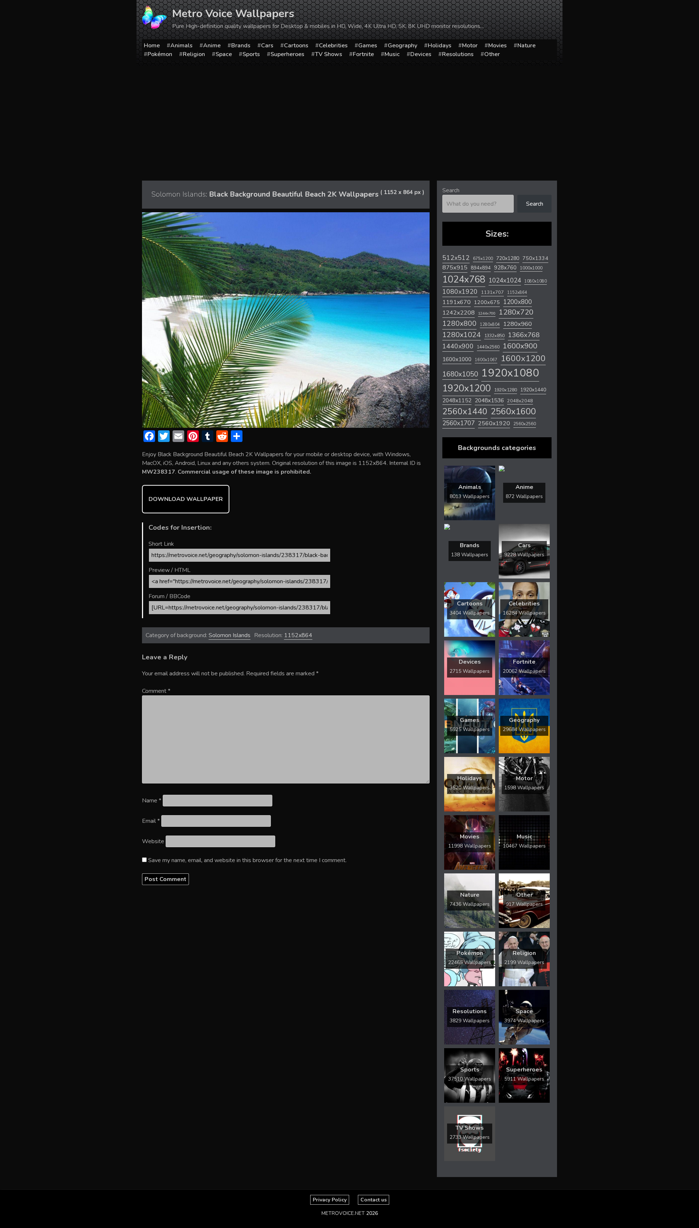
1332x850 (494, 335)
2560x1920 (494, 423)
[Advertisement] (349, 120)
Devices (420, 54)
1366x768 (524, 335)
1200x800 (517, 301)
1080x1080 (535, 281)
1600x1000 (456, 359)
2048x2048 (520, 401)
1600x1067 (486, 360)
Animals (181, 46)
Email (151, 821)
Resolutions (458, 54)
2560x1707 (458, 423)
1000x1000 (531, 268)
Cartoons (296, 46)
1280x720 (516, 312)
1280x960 (517, 324)
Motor (470, 46)
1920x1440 (533, 389)
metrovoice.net (343, 1213)
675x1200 (483, 258)
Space (224, 54)
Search (450, 190)
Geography (402, 46)
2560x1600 (513, 411)
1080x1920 (460, 291)
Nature (526, 46)
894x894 (481, 267)
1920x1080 (510, 373)
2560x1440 (464, 411)
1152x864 (298, 635)
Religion (194, 54)
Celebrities (333, 46)
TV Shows (328, 54)
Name (151, 801)
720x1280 (507, 258)
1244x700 (486, 313)
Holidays (439, 46)
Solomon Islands (229, 635)
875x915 (454, 267)
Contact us (373, 1199)
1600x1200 (523, 358)
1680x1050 (460, 374)
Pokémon (159, 54)
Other (492, 54)
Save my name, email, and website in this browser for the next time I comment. (247, 860)
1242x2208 (458, 312)
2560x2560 (524, 424)
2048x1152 (456, 400)
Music (392, 54)
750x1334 (535, 258)
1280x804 (490, 324)
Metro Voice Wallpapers (233, 13)
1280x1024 (461, 335)
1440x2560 (488, 347)
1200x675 (487, 302)
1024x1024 (505, 280)
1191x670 (456, 302)
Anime (212, 46)
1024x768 (463, 279)
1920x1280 (505, 390)
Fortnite (363, 54)
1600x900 (520, 346)
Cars (267, 46)
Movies (497, 46)
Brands (240, 46)
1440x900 (458, 346)
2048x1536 (489, 400)
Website (153, 841)
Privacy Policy (330, 1199)
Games (367, 46)
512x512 (456, 257)
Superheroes (287, 54)
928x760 (505, 267)
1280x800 (459, 323)
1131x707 (492, 292)
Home (152, 46)
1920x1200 (466, 388)
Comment (156, 691)
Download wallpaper (186, 499)
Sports (251, 54)
